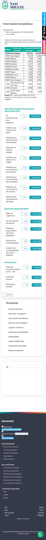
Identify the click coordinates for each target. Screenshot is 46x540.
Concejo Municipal (10, 450)
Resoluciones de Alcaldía (12, 477)
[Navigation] (40, 7)
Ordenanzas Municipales (12, 474)
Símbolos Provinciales (17, 346)
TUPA (5, 492)
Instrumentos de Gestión (12, 480)
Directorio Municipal (10, 453)
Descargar (36, 116)
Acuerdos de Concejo (11, 468)
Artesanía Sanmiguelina (18, 332)
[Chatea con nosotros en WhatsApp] (41, 534)
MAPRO (6, 498)
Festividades (13, 336)
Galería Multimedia (16, 341)
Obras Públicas (8, 459)
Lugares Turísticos (15, 327)
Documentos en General (12, 483)
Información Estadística (18, 318)
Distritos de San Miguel (17, 323)
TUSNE (5, 495)
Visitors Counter (23, 519)
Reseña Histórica (15, 309)
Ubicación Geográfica (17, 314)
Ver (24, 116)
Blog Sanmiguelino (16, 350)
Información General (10, 447)
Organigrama (8, 456)
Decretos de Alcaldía (11, 471)
